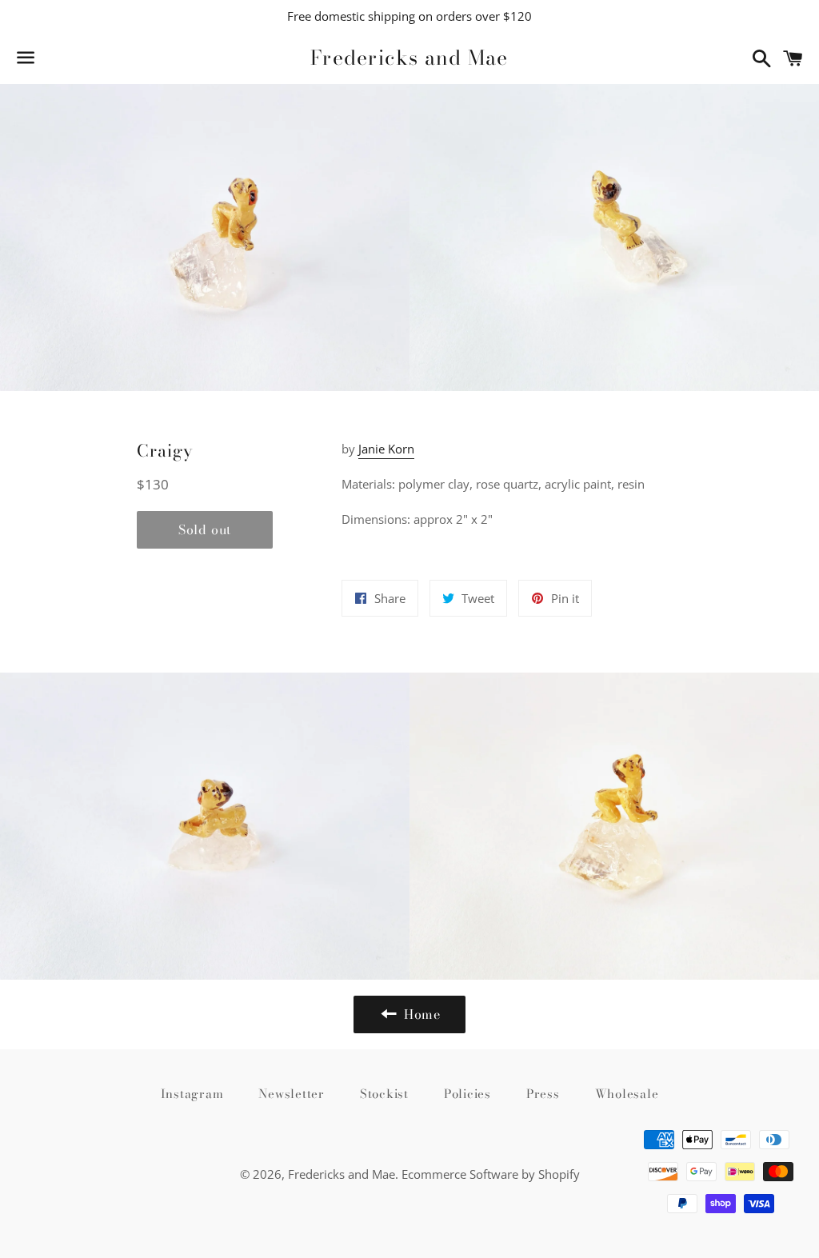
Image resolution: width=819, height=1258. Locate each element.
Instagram (192, 1093)
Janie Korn (386, 449)
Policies (467, 1093)
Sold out (204, 529)
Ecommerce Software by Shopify (491, 1174)
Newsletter (291, 1093)
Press (543, 1093)
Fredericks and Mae (409, 58)
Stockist (384, 1093)
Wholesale (627, 1093)
